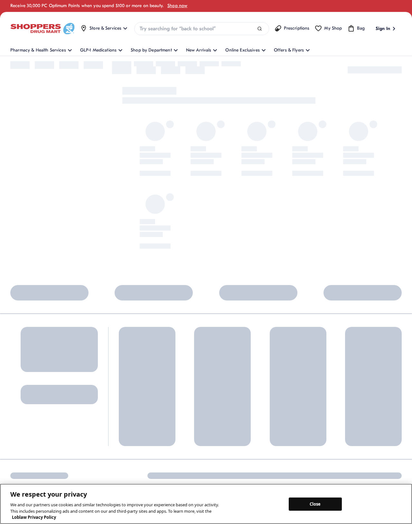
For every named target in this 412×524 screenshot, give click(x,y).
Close (315, 504)
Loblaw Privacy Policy (34, 517)
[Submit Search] (259, 28)
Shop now (177, 5)
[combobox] (201, 28)
